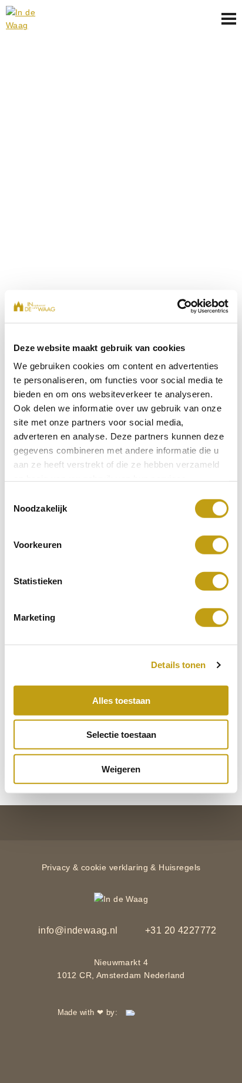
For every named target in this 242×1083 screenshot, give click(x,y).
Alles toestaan (121, 700)
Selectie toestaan (121, 735)
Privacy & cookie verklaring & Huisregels (121, 867)
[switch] (211, 544)
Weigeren (121, 769)
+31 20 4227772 (180, 930)
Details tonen (178, 665)
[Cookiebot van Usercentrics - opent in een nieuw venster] (177, 306)
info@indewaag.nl (77, 930)
